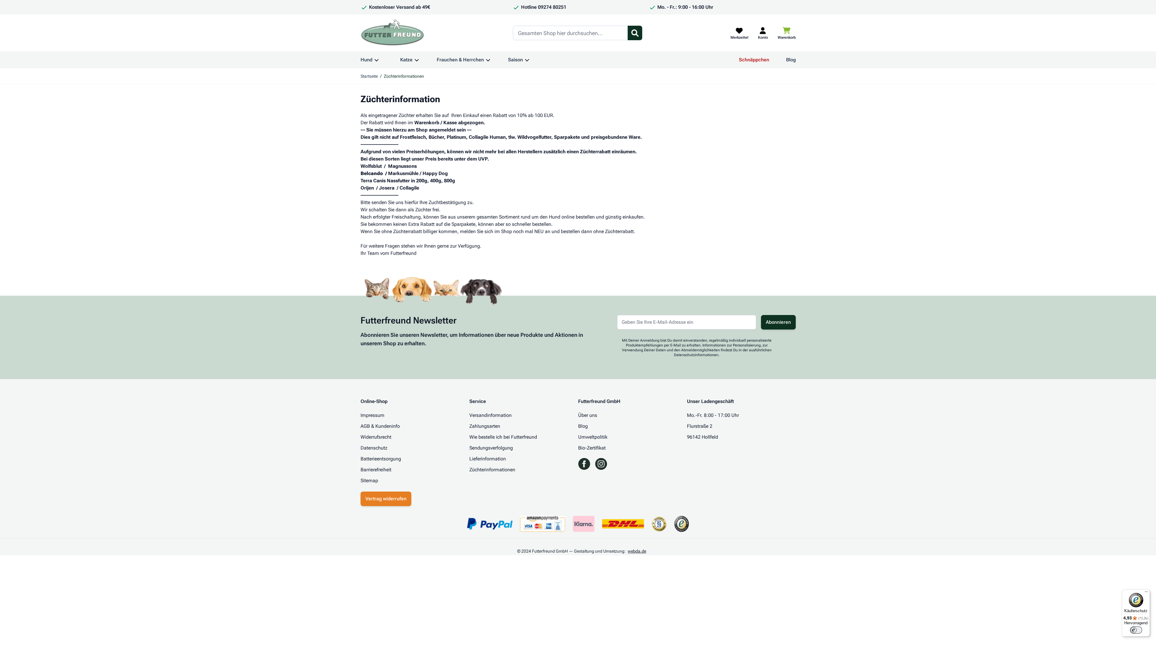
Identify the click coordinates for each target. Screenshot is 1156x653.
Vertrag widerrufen (385, 499)
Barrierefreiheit (376, 470)
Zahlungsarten (484, 426)
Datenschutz (374, 448)
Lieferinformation (487, 459)
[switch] (1136, 630)
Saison (515, 60)
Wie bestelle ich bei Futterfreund (503, 437)
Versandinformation (490, 415)
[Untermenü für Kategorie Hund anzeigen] (377, 60)
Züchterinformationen (492, 470)
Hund (366, 60)
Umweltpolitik (592, 437)
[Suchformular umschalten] (635, 33)
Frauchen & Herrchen (460, 60)
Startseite (369, 76)
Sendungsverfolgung (491, 448)
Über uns (587, 415)
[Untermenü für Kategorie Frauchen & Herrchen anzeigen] (488, 60)
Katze (406, 60)
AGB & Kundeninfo (380, 426)
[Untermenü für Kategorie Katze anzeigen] (417, 60)
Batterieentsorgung (381, 459)
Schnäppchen (754, 60)
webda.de (637, 551)
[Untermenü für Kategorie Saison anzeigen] (527, 60)
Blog (791, 60)
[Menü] (1146, 593)
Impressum (372, 415)
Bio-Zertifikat (592, 448)
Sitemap (369, 480)
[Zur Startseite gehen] (393, 33)
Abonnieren (778, 322)
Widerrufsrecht (376, 437)
